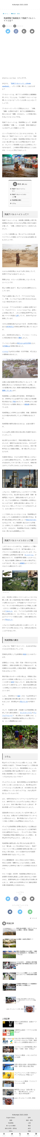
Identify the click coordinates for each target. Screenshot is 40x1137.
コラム (14, 203)
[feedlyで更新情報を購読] (30, 911)
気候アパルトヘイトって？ (18, 190)
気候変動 (10, 1123)
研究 (12, 682)
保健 (29, 1131)
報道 (29, 1125)
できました (9, 611)
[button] (35, 540)
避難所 (22, 563)
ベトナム (5, 351)
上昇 (17, 315)
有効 (24, 654)
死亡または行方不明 (24, 343)
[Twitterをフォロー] (20, 911)
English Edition (10, 1117)
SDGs (10, 1131)
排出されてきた (31, 520)
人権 (29, 1123)
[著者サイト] (10, 911)
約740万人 (10, 326)
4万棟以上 (6, 346)
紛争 (29, 1117)
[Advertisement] (20, 55)
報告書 (27, 404)
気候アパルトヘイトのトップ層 (19, 196)
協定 (18, 696)
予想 (14, 401)
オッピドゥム (29, 555)
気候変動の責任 (16, 200)
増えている (24, 701)
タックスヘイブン (26, 712)
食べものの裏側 (10, 1125)
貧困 (10, 1120)
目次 (19, 184)
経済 (29, 1128)
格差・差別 (29, 1120)
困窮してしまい (7, 390)
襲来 (20, 338)
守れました (9, 619)
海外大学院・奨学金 (11, 1128)
